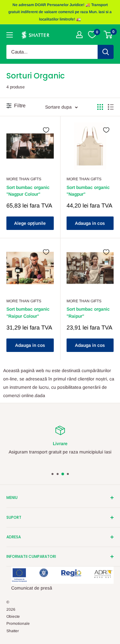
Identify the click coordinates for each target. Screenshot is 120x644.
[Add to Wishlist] (46, 130)
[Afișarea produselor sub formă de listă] (111, 107)
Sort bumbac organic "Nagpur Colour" (28, 191)
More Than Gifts (23, 179)
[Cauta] (106, 52)
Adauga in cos (90, 223)
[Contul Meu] (79, 34)
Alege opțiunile (30, 223)
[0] (108, 34)
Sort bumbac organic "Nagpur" (88, 191)
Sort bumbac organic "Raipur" (88, 312)
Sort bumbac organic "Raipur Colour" (28, 312)
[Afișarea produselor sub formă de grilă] (100, 107)
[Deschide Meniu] (9, 34)
